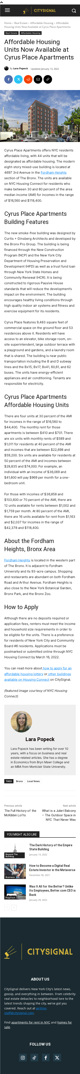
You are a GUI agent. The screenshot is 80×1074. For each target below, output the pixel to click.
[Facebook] (8, 79)
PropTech (10, 897)
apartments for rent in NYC (30, 1022)
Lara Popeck (20, 68)
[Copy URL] (48, 79)
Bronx (19, 781)
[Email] (38, 79)
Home (8, 23)
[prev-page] (7, 907)
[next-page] (13, 907)
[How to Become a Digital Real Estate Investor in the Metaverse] (15, 871)
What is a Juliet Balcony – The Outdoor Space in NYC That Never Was (59, 815)
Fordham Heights (54, 172)
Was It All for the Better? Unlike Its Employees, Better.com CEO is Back (52, 890)
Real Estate (21, 23)
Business (10, 877)
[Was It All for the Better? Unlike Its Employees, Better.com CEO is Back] (15, 892)
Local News (33, 781)
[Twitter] (18, 79)
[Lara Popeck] (7, 68)
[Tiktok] (34, 1057)
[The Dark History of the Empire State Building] (15, 850)
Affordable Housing (41, 23)
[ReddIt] (28, 79)
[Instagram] (23, 1057)
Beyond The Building (12, 855)
